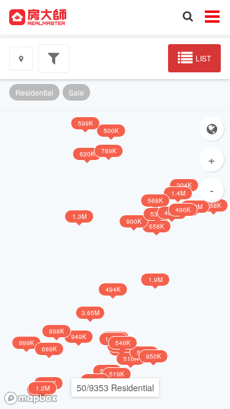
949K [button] (78, 336)
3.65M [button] (90, 312)
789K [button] (109, 151)
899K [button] (26, 342)
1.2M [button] (43, 388)
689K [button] (49, 349)
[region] (115, 259)
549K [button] (123, 342)
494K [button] (113, 289)
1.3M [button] (79, 216)
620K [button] (87, 154)
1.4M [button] (178, 193)
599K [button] (85, 123)
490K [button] (183, 209)
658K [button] (156, 226)
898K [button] (56, 331)
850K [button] (153, 356)
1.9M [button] (155, 279)
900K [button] (134, 221)
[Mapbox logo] (31, 398)
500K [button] (111, 130)
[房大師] (37, 16)
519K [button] (117, 374)
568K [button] (155, 200)
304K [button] (184, 185)
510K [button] (131, 358)
